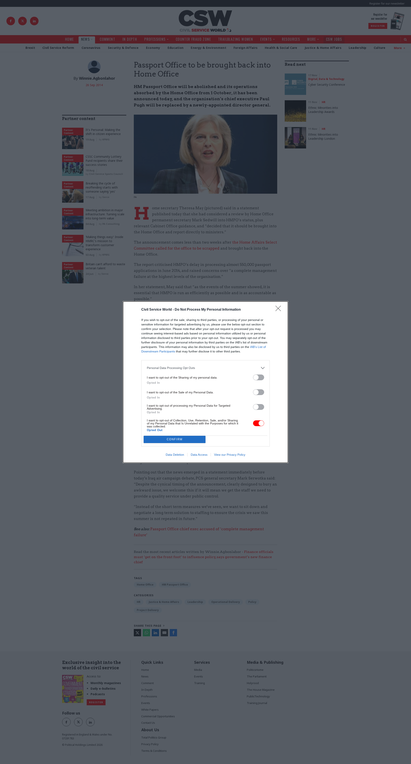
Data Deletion (175, 454)
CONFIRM (175, 439)
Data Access (199, 454)
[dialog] (205, 382)
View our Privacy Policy (229, 454)
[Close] (279, 310)
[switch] (258, 377)
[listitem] (205, 368)
